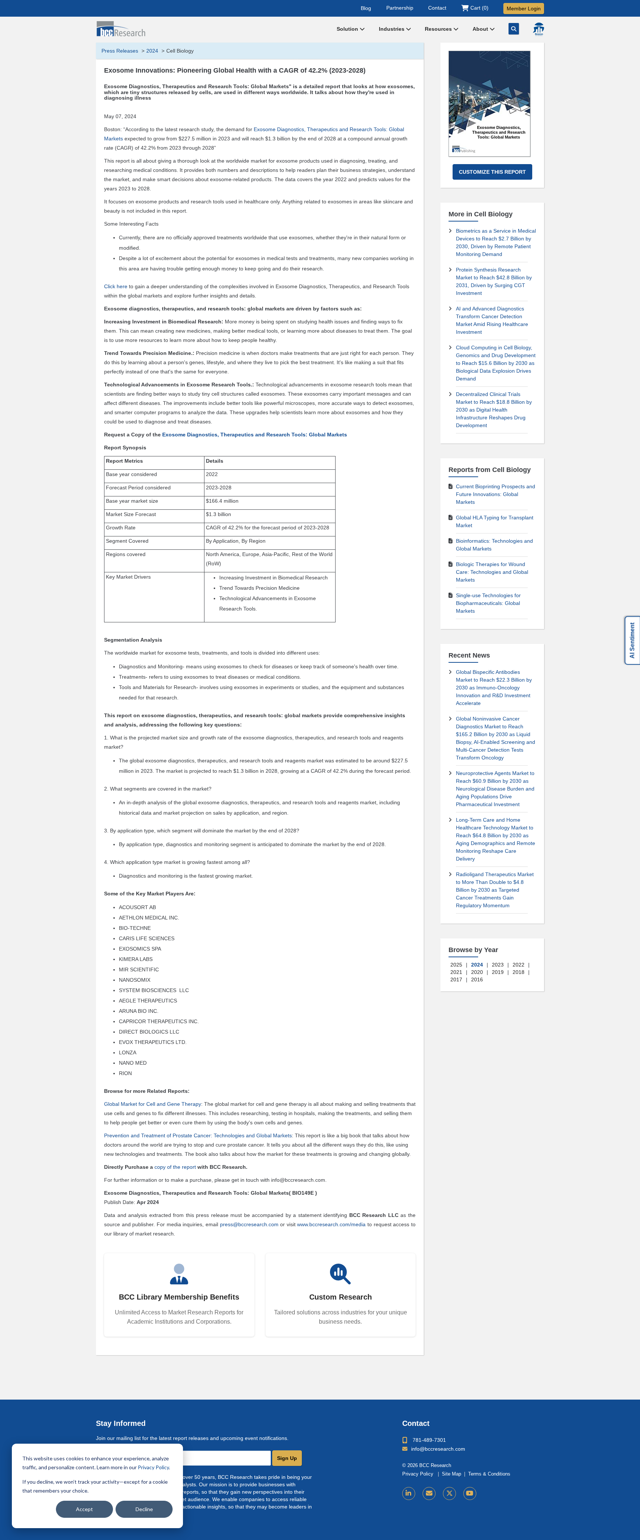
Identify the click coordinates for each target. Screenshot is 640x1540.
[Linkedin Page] (408, 1493)
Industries (392, 29)
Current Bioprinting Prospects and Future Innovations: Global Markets (495, 494)
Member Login (524, 8)
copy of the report (175, 1167)
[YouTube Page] (469, 1493)
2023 (498, 965)
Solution (348, 29)
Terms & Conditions (489, 1474)
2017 (456, 979)
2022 (518, 965)
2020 (477, 972)
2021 (456, 972)
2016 (477, 979)
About (481, 29)
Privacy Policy (153, 1467)
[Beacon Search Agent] (538, 29)
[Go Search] (514, 28)
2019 (498, 972)
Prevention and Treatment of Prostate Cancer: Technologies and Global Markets (198, 1135)
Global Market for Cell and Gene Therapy (152, 1104)
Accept (84, 1509)
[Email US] (429, 1493)
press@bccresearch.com (249, 1224)
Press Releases (119, 51)
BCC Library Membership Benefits (179, 1297)
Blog (366, 8)
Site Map (451, 1474)
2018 (518, 972)
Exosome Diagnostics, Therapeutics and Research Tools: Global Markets (254, 435)
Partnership (399, 8)
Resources (439, 29)
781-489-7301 (429, 1440)
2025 (456, 965)
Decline (144, 1509)
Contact (437, 8)
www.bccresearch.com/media (331, 1224)
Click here (115, 286)
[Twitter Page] (449, 1493)
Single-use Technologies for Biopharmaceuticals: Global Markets (488, 603)
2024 (152, 51)
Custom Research (340, 1297)
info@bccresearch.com (438, 1449)
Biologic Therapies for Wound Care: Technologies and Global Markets (492, 572)
